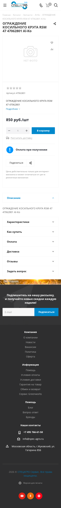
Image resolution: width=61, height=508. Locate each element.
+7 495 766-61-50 (33, 432)
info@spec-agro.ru (33, 438)
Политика (30, 351)
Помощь (30, 370)
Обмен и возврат (30, 389)
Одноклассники (30, 496)
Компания (30, 332)
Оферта (30, 356)
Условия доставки (30, 379)
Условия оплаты (30, 374)
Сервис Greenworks (30, 394)
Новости (30, 342)
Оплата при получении (31, 149)
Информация (30, 364)
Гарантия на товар (30, 384)
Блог (30, 407)
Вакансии (30, 347)
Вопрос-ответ (30, 412)
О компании (30, 337)
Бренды (30, 417)
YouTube (22, 496)
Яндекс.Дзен (39, 496)
